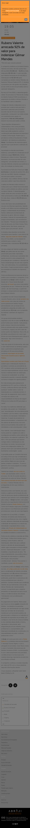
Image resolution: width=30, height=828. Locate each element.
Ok (26, 19)
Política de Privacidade (12, 11)
